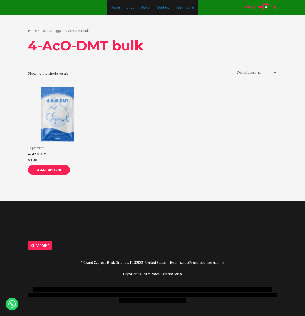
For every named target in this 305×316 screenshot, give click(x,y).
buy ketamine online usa (145, 289)
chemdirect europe (79, 289)
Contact (163, 7)
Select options (49, 170)
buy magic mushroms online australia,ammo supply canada (212, 289)
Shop (130, 7)
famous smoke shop (110, 289)
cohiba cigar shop (181, 295)
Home (115, 7)
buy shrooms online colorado (68, 295)
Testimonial (185, 7)
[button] (275, 7)
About (145, 7)
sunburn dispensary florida (113, 295)
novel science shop (48, 289)
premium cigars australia (215, 295)
